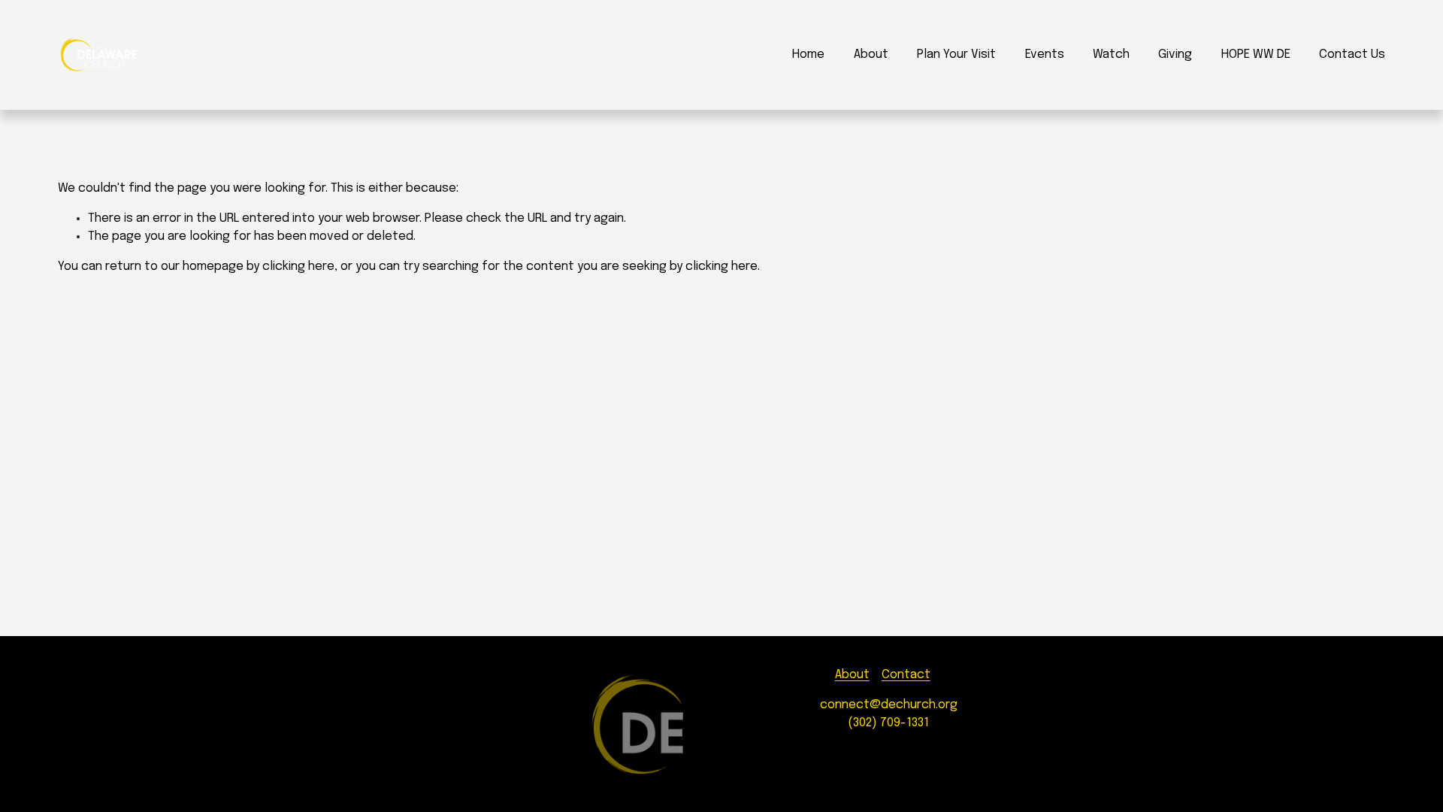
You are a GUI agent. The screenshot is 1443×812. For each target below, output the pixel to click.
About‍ (852, 674)
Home (808, 54)
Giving (1175, 54)
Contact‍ (906, 674)
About (871, 54)
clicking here (298, 266)
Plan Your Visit (956, 54)
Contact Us (1352, 54)
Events (1044, 54)
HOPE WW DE (1255, 54)
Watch (1111, 54)
